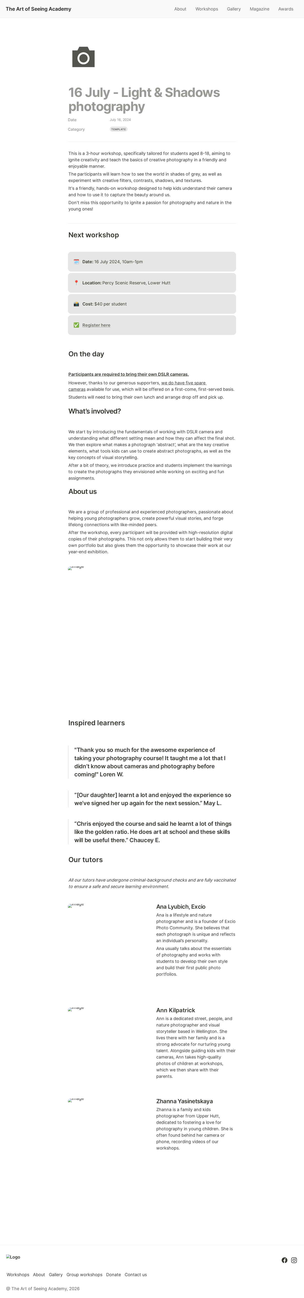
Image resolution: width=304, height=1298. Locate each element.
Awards (285, 8)
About (180, 8)
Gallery (234, 8)
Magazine (259, 8)
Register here (96, 325)
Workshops (206, 8)
